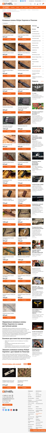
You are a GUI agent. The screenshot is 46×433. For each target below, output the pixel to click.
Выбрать (24, 281)
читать (42, 81)
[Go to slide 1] (8, 50)
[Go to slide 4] (26, 50)
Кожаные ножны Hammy (8, 162)
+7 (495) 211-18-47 (7, 395)
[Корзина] (43, 4)
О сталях (34, 93)
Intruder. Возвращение (37, 331)
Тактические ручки (39, 422)
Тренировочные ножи (36, 40)
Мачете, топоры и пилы (39, 428)
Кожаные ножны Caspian (8, 52)
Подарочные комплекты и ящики (37, 77)
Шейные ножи (35, 45)
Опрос (37, 401)
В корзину (9, 39)
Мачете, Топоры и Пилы (36, 56)
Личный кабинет (31, 398)
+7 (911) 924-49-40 (7, 397)
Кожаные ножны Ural (22, 125)
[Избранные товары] (40, 4)
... (18, 9)
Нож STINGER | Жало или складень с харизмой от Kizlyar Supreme (37, 311)
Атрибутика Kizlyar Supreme (36, 74)
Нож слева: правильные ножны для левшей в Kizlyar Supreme (37, 137)
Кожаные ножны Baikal (23, 162)
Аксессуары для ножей (11, 9)
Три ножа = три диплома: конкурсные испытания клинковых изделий (37, 288)
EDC (33, 63)
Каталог (7, 7)
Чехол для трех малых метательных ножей (8, 126)
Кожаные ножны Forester (8, 313)
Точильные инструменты (30, 428)
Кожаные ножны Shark (8, 107)
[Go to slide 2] (10, 50)
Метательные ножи (36, 54)
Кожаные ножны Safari (8, 89)
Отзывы (37, 398)
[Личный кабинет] (35, 4)
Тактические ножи (35, 33)
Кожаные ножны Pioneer (23, 70)
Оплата (26, 7)
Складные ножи (35, 31)
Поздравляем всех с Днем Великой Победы (37, 228)
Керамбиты (34, 52)
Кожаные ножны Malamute (24, 52)
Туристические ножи (36, 36)
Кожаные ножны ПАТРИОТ (24, 256)
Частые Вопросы (39, 400)
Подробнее (9, 317)
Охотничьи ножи (35, 38)
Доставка (31, 7)
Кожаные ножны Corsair (8, 35)
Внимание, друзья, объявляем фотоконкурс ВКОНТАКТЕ (36, 163)
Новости (36, 7)
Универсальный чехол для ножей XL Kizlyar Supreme (8, 381)
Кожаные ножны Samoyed (24, 144)
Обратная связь (7, 404)
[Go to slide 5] (27, 254)
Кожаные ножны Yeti (7, 144)
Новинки (12, 7)
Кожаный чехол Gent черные (24, 180)
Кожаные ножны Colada (23, 35)
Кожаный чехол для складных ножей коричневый (22, 200)
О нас (22, 7)
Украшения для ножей (36, 66)
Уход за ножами (35, 61)
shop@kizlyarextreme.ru (8, 398)
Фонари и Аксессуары (38, 420)
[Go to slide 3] (25, 50)
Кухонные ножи (31, 424)
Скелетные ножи (35, 47)
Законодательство (39, 403)
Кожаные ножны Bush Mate (9, 219)
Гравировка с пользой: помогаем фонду (37, 205)
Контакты (30, 404)
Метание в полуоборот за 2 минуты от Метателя (37, 113)
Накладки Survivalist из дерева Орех (23, 381)
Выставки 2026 (38, 394)
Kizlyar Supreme (23, 9)
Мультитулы (34, 59)
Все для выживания (36, 70)
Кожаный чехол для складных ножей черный (8, 199)
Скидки (17, 7)
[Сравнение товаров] (37, 4)
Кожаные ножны (35, 9)
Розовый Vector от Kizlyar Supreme (36, 349)
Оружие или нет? (36, 268)
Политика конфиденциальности (32, 401)
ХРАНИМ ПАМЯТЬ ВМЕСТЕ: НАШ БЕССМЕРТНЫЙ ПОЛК (37, 251)
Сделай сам (34, 50)
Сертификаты (38, 396)
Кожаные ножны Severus (23, 89)
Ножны (29, 9)
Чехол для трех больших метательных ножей (23, 107)
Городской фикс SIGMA (37, 184)
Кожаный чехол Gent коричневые (7, 181)
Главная (4, 9)
